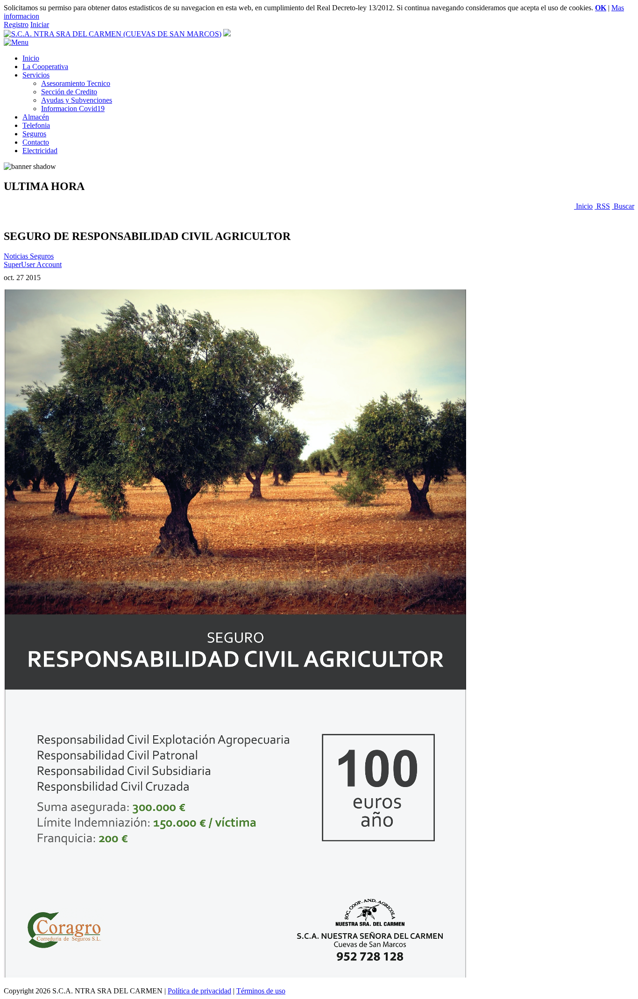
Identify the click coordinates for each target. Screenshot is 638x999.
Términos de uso (260, 991)
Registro (16, 24)
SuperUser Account (33, 264)
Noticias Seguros (29, 256)
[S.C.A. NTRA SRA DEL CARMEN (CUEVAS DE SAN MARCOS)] (112, 34)
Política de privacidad (199, 991)
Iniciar (39, 24)
